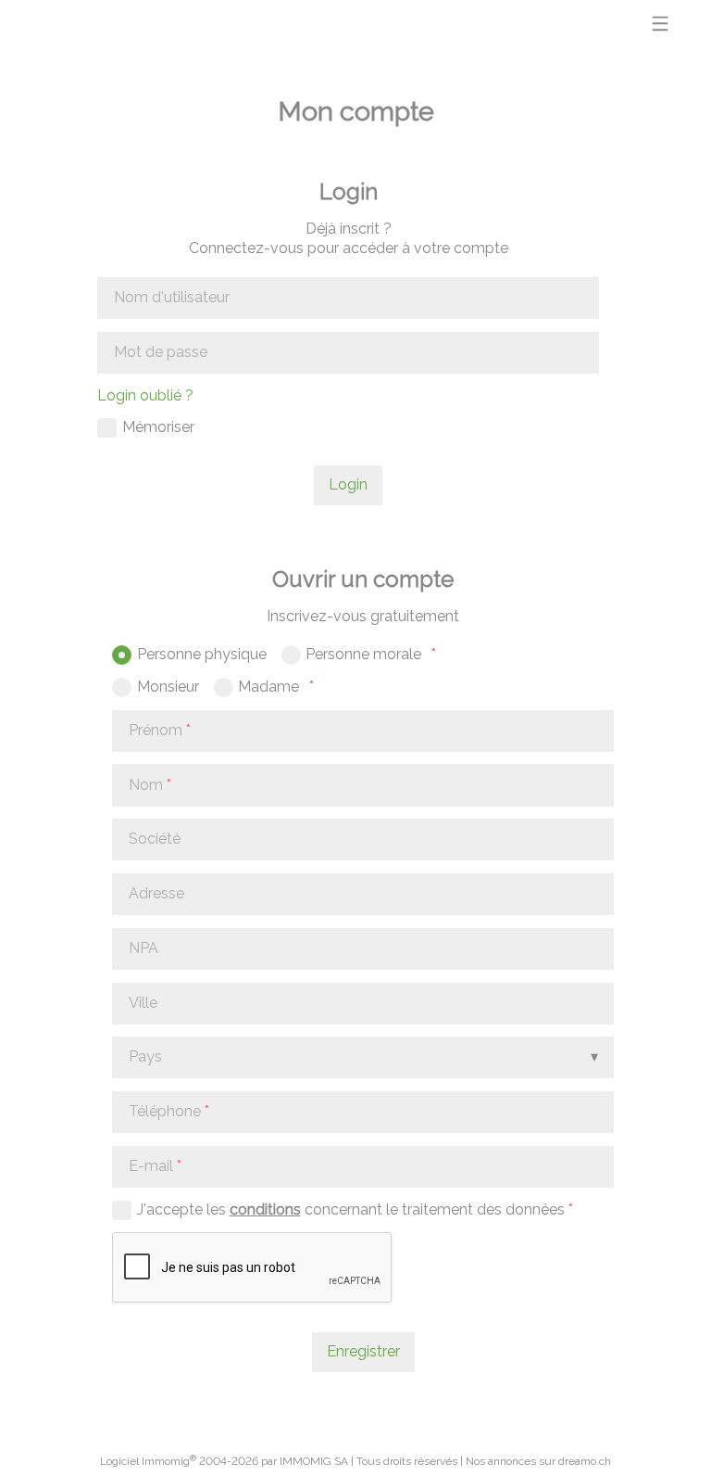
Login (348, 484)
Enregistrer (363, 1351)
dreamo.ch (584, 1461)
